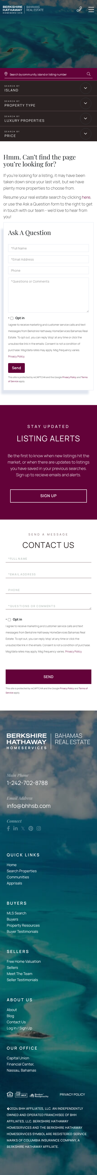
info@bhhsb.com (29, 802)
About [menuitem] (12, 1009)
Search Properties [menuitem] (22, 870)
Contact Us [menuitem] (16, 1021)
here (86, 197)
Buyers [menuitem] (12, 919)
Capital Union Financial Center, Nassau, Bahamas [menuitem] (21, 1064)
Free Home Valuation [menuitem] (24, 961)
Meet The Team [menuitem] (19, 973)
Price (10, 135)
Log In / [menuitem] (13, 1028)
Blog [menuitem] (10, 1015)
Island (11, 90)
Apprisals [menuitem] (14, 883)
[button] (88, 74)
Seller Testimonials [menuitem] (22, 979)
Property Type (20, 105)
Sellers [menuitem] (12, 967)
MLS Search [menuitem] (16, 913)
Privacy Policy (16, 356)
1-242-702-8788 (79, 9)
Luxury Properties (25, 120)
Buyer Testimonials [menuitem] (22, 931)
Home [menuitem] (11, 864)
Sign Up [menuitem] (25, 1028)
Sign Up (48, 495)
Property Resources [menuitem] (23, 925)
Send (16, 367)
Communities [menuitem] (18, 877)
